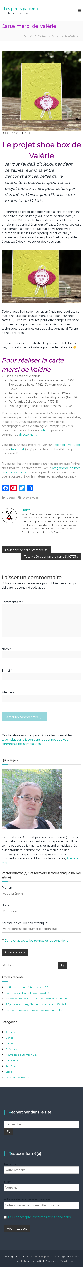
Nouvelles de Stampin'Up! (21, 1054)
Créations (11, 1049)
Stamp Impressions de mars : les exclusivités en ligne (37, 998)
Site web (8, 692)
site (43, 430)
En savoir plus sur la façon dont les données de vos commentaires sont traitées (39, 740)
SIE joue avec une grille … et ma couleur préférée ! (36, 1004)
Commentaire (12, 602)
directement (28, 434)
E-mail (7, 670)
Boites (9, 1037)
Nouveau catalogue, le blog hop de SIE (29, 992)
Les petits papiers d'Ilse (25, 8)
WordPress (66, 1260)
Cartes (42, 36)
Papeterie (12, 1060)
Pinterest (18, 449)
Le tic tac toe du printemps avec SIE (27, 987)
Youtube (74, 445)
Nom (6, 649)
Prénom (7, 887)
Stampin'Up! (30, 497)
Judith (28, 133)
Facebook (60, 445)
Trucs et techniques (17, 1077)
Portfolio (11, 1066)
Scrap (9, 1071)
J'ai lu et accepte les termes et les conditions (36, 940)
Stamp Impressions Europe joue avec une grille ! (34, 1009)
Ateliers (10, 1032)
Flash (23, 1260)
